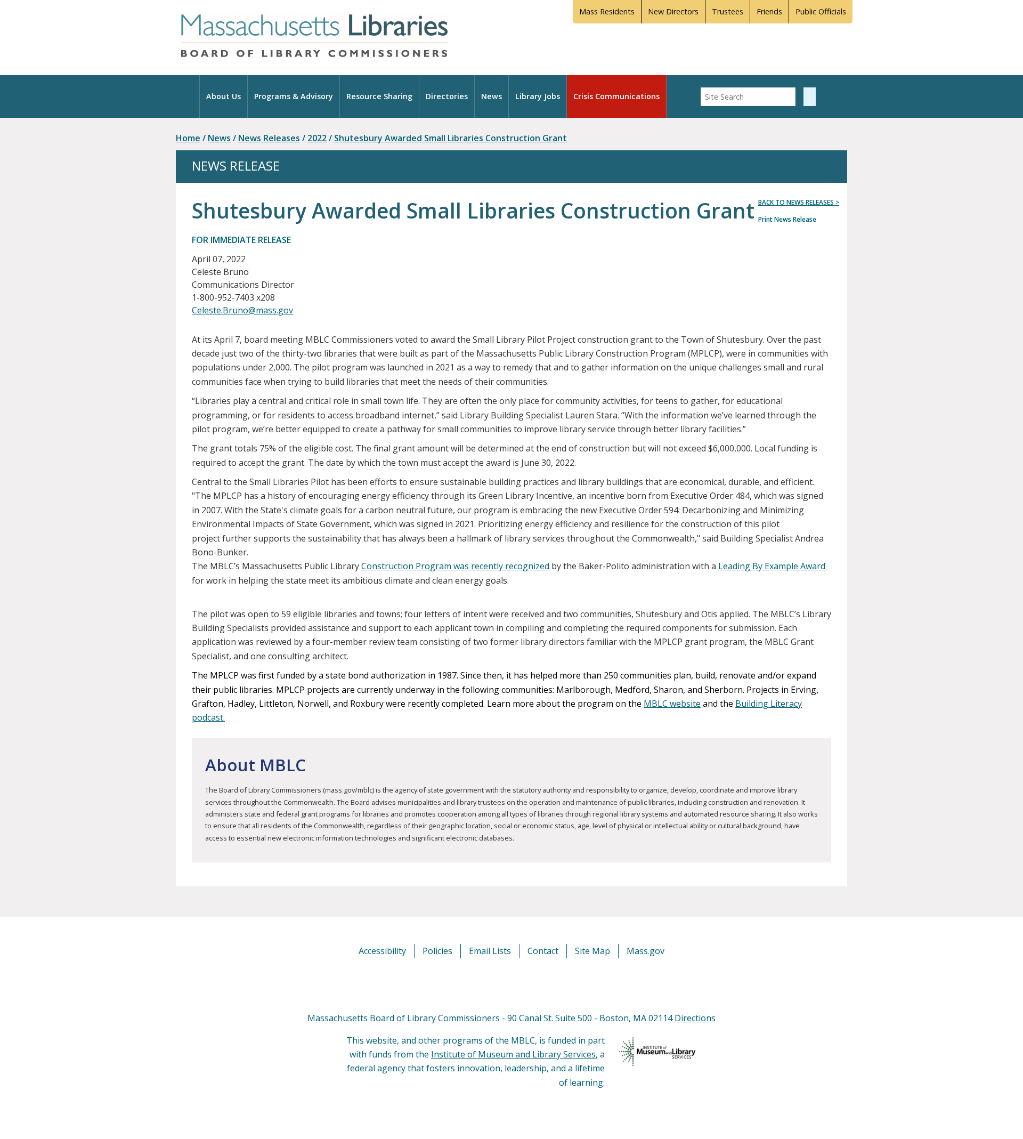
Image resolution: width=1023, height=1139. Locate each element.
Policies (437, 951)
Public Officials (820, 11)
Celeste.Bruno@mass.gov (242, 310)
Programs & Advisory (293, 96)
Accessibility (382, 951)
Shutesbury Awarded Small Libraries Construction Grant (450, 138)
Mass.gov (645, 951)
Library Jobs (537, 96)
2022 (317, 138)
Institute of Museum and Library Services (513, 1054)
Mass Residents (607, 11)
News (491, 96)
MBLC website (672, 703)
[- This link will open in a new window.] (523, 984)
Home (188, 138)
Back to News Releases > (798, 202)
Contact (542, 951)
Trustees (727, 11)
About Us (223, 96)
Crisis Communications (616, 96)
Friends (769, 11)
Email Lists (490, 951)
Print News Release (787, 219)
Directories (447, 96)
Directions (695, 1018)
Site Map (592, 951)
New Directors (673, 11)
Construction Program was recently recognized (455, 566)
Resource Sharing (379, 96)
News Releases (269, 138)
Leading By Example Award (771, 566)
